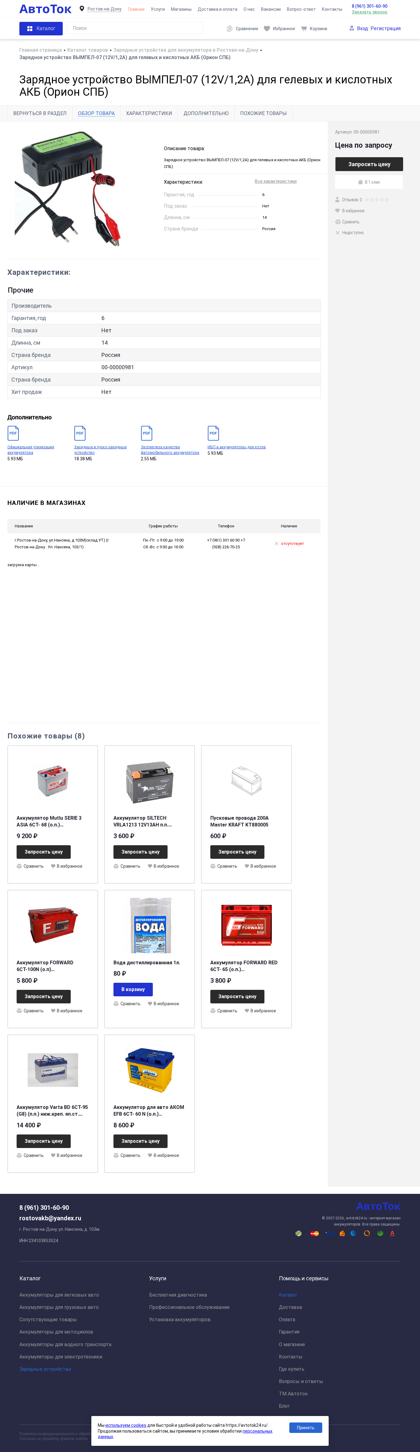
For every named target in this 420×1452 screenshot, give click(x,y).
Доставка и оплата (217, 9)
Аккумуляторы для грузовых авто (59, 1307)
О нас (249, 9)
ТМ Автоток (293, 1394)
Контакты (332, 9)
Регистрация (385, 28)
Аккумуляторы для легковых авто (59, 1295)
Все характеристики (276, 181)
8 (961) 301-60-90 (369, 6)
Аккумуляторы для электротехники (60, 1357)
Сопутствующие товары (48, 1319)
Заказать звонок (369, 12)
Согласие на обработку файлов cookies (53, 1439)
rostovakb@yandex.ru (50, 1218)
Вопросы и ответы (301, 1381)
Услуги (158, 9)
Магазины (181, 9)
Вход (362, 28)
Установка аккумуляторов (180, 1319)
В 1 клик (372, 182)
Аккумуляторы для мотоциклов (56, 1332)
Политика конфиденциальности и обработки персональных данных (78, 1434)
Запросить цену (44, 852)
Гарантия (289, 1332)
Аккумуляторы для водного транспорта (65, 1344)
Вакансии (271, 9)
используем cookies (125, 1425)
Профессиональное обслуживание (189, 1307)
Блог (284, 1406)
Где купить (291, 1369)
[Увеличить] (82, 190)
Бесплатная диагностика (178, 1295)
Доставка (290, 1307)
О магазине (292, 1344)
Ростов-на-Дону (104, 8)
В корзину (133, 989)
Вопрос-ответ (301, 9)
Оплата (287, 1319)
